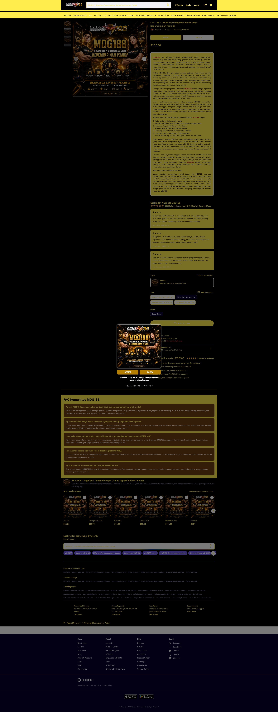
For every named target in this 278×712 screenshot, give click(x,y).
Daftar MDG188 (177, 15)
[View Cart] (211, 5)
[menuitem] (67, 15)
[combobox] (129, 5)
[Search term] (168, 5)
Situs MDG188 (163, 15)
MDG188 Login (100, 15)
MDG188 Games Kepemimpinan (121, 15)
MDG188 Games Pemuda (146, 15)
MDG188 (67, 15)
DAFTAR (128, 372)
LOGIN (150, 372)
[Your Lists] (205, 5)
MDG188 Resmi (208, 15)
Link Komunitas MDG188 (226, 15)
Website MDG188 (193, 15)
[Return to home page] (74, 5)
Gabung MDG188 (82, 15)
